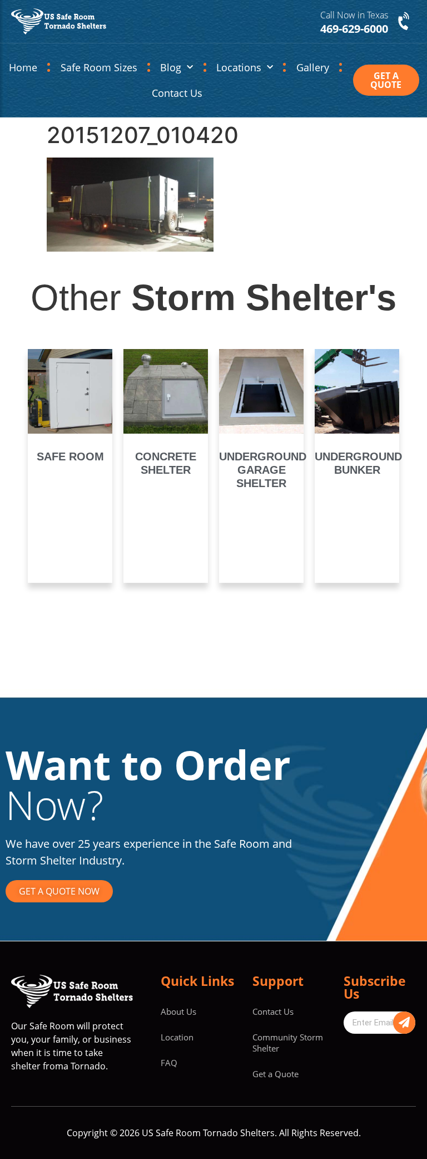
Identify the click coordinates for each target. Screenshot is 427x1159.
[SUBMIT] (404, 1022)
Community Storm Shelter (287, 1043)
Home (23, 67)
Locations (238, 67)
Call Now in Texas (354, 15)
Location (177, 1037)
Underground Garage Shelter (262, 469)
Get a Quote (275, 1073)
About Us (178, 1011)
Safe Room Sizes (99, 67)
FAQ (169, 1062)
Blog (170, 67)
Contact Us (177, 93)
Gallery (312, 67)
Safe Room (70, 456)
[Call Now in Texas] (404, 21)
